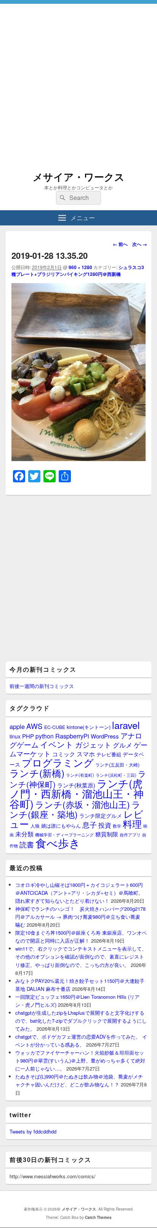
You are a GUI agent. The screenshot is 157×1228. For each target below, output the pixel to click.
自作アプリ (130, 834)
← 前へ (120, 244)
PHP (28, 736)
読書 (26, 844)
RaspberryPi (72, 735)
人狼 (35, 825)
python (44, 736)
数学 (117, 826)
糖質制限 (106, 834)
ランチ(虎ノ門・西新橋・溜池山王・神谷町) (77, 793)
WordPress (105, 736)
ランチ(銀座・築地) (75, 809)
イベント (57, 744)
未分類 (24, 834)
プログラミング (58, 762)
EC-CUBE (54, 727)
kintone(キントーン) (89, 727)
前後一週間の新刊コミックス (42, 686)
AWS (34, 726)
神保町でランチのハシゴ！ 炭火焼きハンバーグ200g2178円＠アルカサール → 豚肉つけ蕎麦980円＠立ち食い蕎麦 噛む (80, 916)
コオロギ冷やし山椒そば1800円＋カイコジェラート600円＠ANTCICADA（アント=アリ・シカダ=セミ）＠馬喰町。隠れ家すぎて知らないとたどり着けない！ (79, 892)
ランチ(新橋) (37, 772)
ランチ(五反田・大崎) (117, 764)
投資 (104, 825)
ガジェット (93, 744)
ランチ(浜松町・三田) (116, 775)
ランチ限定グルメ (100, 815)
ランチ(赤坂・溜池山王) (82, 804)
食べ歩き (57, 842)
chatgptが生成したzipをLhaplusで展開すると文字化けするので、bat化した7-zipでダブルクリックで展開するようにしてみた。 (81, 1020)
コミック (63, 754)
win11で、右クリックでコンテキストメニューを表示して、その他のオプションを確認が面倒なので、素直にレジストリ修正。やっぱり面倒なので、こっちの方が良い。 (81, 956)
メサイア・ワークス (79, 177)
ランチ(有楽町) (80, 775)
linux (15, 736)
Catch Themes (98, 1217)
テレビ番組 (108, 754)
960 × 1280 (80, 267)
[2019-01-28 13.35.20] (78, 458)
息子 (89, 824)
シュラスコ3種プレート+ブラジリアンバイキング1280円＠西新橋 (77, 270)
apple (17, 726)
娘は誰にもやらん (61, 825)
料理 (132, 823)
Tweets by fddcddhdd (33, 1131)
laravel (126, 725)
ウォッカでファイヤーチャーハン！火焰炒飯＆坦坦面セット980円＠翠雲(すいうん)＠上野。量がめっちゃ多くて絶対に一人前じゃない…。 (80, 1060)
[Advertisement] (78, 82)
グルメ (122, 744)
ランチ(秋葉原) (76, 785)
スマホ (86, 753)
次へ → (139, 244)
